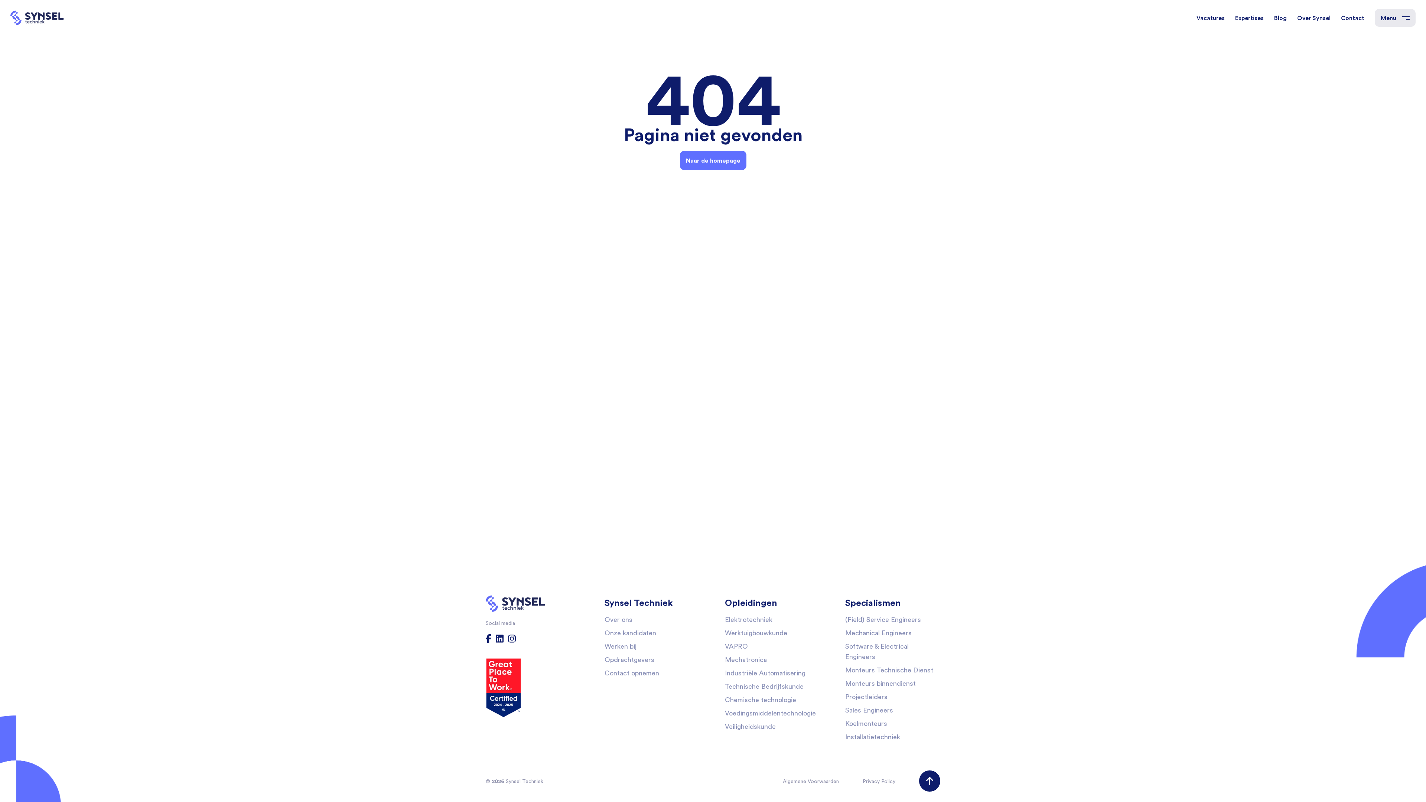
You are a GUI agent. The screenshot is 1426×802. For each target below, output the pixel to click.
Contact (1352, 18)
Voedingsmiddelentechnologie (770, 713)
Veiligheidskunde (750, 726)
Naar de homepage (713, 160)
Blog (1280, 18)
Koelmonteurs (866, 723)
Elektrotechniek (748, 619)
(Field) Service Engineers (883, 619)
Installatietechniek (872, 737)
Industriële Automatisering (765, 673)
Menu (1388, 18)
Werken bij (621, 646)
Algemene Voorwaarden (811, 781)
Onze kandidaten (630, 633)
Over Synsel (1314, 18)
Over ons (618, 619)
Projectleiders (866, 697)
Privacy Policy (879, 781)
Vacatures (1211, 18)
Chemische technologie (760, 700)
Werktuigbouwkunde (756, 633)
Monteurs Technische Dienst (889, 670)
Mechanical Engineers (878, 633)
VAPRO (736, 646)
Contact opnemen (632, 673)
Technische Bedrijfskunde (764, 686)
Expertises (1249, 18)
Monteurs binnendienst (880, 683)
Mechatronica (746, 660)
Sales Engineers (869, 710)
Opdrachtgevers (629, 660)
